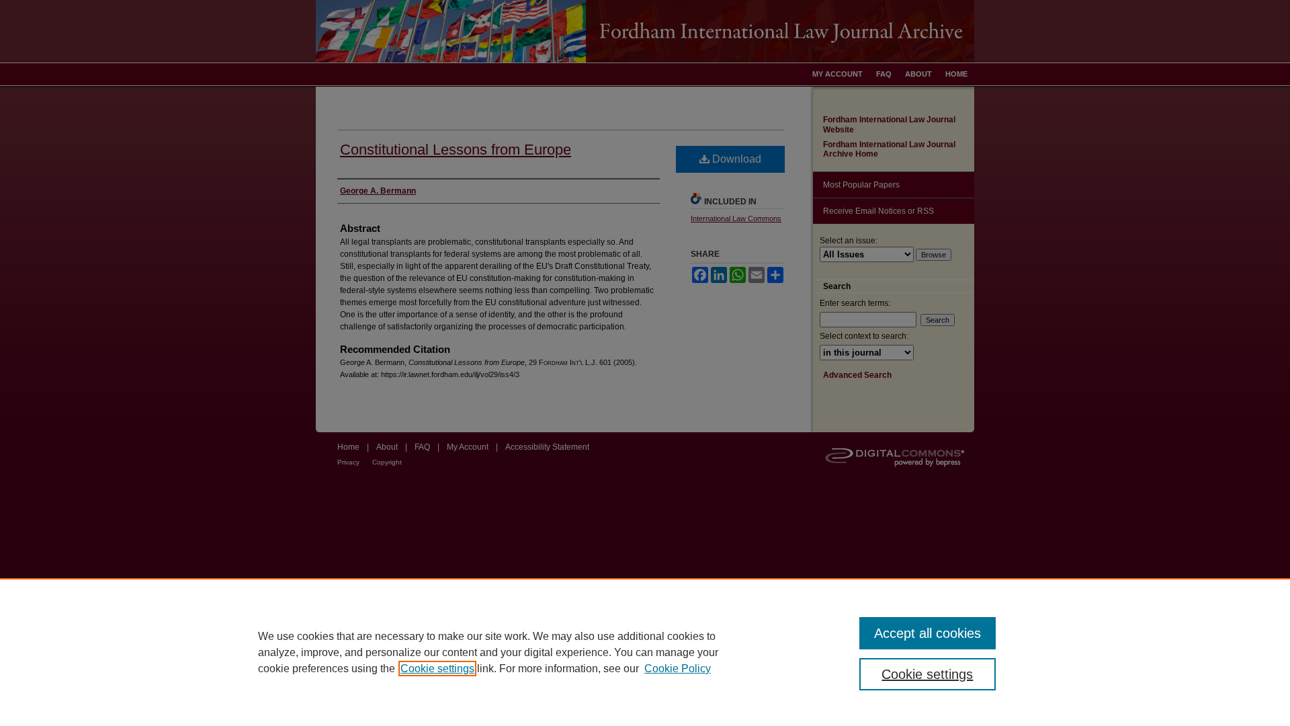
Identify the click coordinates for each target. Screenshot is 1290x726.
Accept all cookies (927, 633)
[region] (645, 652)
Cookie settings (437, 668)
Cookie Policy (677, 668)
